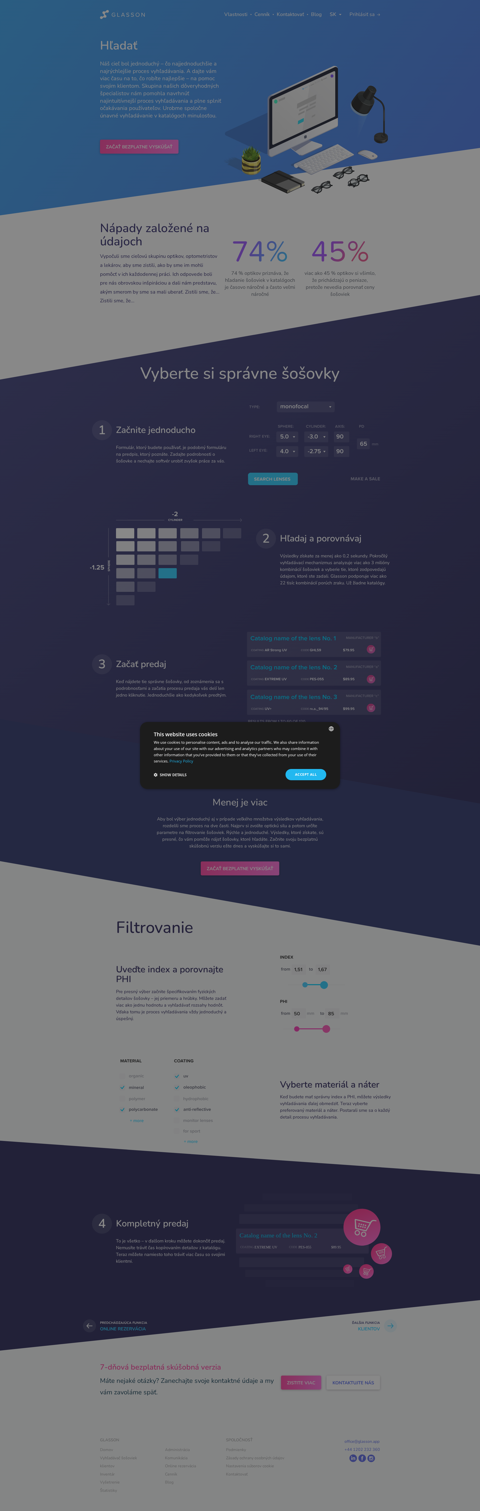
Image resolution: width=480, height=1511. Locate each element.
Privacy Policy (181, 760)
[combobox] (331, 728)
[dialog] (240, 755)
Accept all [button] (306, 774)
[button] (170, 774)
